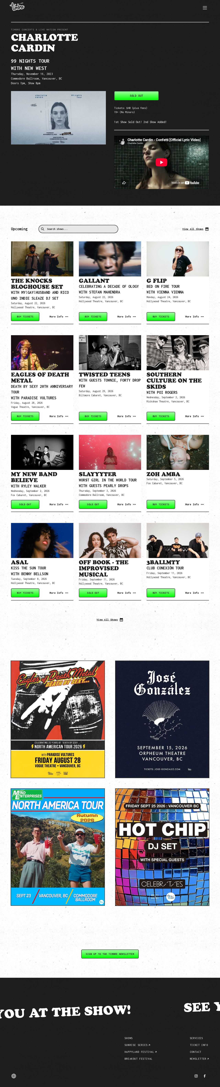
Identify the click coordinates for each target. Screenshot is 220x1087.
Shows (129, 1038)
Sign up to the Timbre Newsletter (110, 953)
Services (196, 1038)
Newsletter (198, 1058)
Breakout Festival (139, 1058)
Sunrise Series (136, 1045)
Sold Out (136, 95)
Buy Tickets (25, 316)
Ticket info (199, 1045)
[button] (205, 8)
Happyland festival (139, 1051)
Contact (195, 1051)
